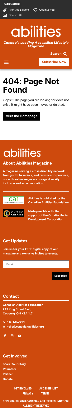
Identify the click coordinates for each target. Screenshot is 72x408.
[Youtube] (19, 336)
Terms (45, 393)
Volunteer (9, 369)
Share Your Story (14, 364)
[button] (6, 62)
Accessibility (48, 388)
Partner (8, 374)
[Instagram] (12, 336)
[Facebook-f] (5, 336)
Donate (8, 379)
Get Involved (23, 388)
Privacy (28, 393)
